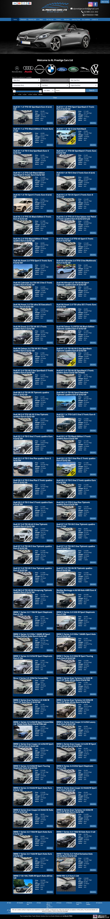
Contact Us (95, 19)
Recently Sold (32, 19)
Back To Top (105, 2)
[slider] (14, 91)
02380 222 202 (91, 11)
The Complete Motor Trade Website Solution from (46, 916)
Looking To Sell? (49, 907)
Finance (58, 19)
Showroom (23, 19)
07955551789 (91, 14)
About (41, 19)
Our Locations (86, 19)
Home (15, 19)
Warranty (66, 19)
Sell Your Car (49, 19)
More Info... (49, 123)
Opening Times (76, 19)
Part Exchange (48, 905)
